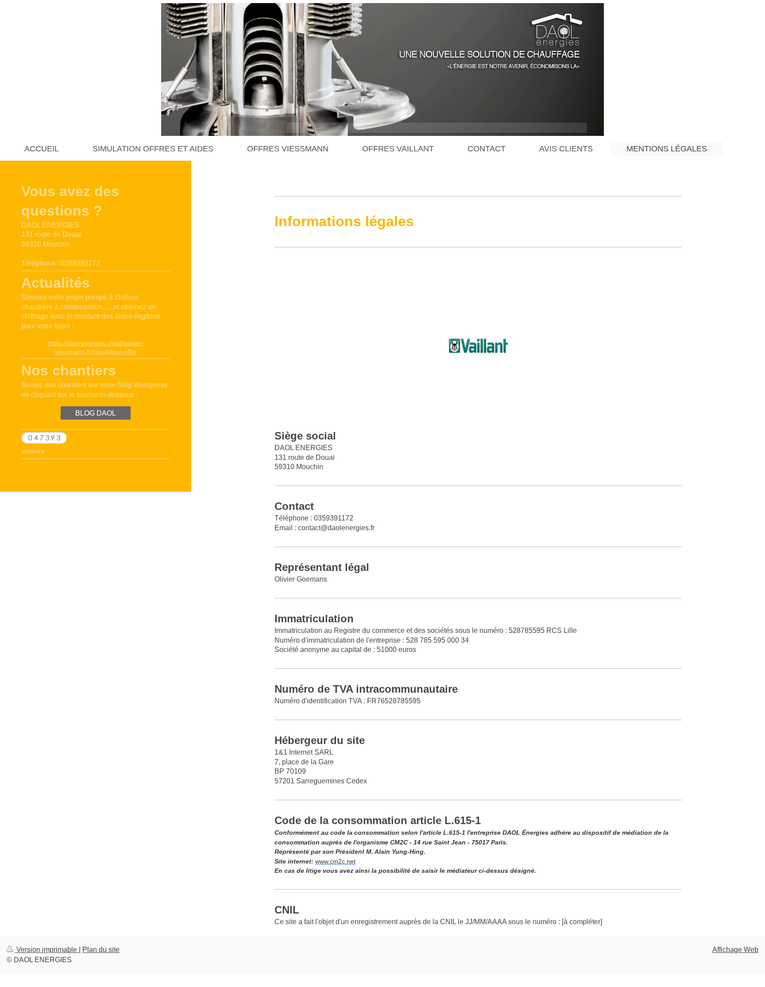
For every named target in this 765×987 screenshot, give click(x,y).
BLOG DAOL (95, 413)
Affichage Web (735, 949)
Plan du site (101, 949)
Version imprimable (47, 949)
